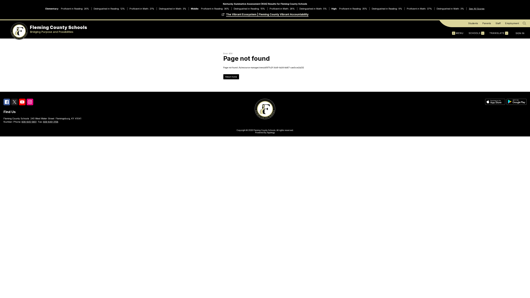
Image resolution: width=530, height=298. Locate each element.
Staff (498, 23)
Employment (512, 23)
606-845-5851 (29, 121)
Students (473, 23)
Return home (231, 77)
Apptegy (271, 132)
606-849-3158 (50, 121)
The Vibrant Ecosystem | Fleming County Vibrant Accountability (267, 14)
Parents (486, 23)
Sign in (520, 33)
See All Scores (476, 8)
